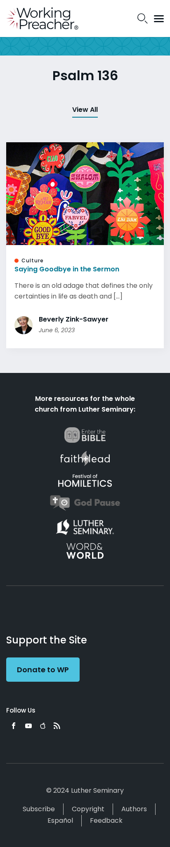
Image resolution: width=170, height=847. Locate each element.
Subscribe (39, 809)
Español (60, 820)
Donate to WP (43, 669)
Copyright (88, 809)
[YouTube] (28, 725)
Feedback (106, 820)
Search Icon (142, 18)
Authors (134, 809)
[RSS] (57, 725)
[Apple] (43, 725)
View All (85, 109)
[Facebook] (13, 725)
